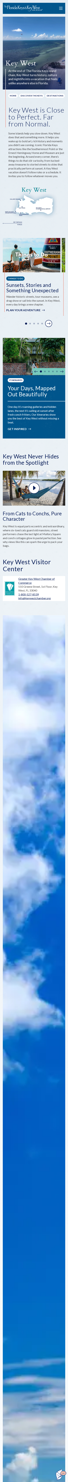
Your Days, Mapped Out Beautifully (32, 391)
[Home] (23, 8)
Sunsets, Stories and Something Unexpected (32, 287)
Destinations (55, 95)
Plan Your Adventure (23, 310)
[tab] (26, 324)
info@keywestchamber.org (34, 598)
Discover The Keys (32, 95)
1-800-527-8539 (28, 594)
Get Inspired (17, 429)
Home (13, 95)
